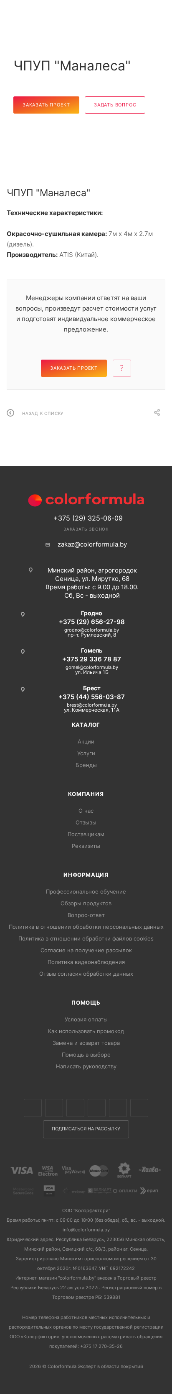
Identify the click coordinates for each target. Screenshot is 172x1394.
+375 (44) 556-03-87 (91, 697)
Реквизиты (86, 845)
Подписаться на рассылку (86, 1129)
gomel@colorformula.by (92, 667)
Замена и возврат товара (86, 1042)
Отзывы (86, 822)
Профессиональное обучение (86, 891)
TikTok (139, 1108)
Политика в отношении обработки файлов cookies (86, 938)
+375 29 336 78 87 (91, 659)
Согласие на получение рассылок (86, 950)
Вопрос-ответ (86, 915)
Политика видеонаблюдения (86, 962)
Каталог (86, 724)
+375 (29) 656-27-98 (92, 622)
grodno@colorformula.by (91, 630)
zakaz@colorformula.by (92, 544)
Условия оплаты (86, 1019)
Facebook (54, 1108)
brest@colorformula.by (92, 705)
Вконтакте (33, 1108)
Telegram (97, 1108)
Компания (86, 793)
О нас (86, 810)
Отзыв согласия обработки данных (86, 973)
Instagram (75, 1108)
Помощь (86, 1002)
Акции (86, 741)
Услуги (86, 753)
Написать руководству (86, 1066)
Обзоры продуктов (86, 903)
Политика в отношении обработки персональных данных (86, 926)
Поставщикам (86, 834)
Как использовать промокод (86, 1031)
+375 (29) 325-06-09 (88, 518)
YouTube (118, 1108)
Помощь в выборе (86, 1054)
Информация (86, 874)
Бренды (86, 765)
